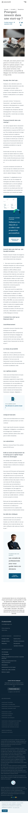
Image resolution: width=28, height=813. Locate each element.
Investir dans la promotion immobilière (10, 725)
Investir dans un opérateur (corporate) (10, 723)
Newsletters (21, 9)
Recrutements (17, 643)
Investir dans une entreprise (8, 717)
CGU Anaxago (5, 652)
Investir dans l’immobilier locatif (9, 708)
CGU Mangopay (5, 654)
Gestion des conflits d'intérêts (8, 669)
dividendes (15, 302)
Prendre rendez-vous (15, 576)
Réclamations (5, 665)
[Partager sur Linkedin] (20, 25)
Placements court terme (7, 732)
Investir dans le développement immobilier (11, 721)
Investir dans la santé (6, 711)
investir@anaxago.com (7, 624)
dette (15, 433)
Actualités (13, 9)
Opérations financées (18, 645)
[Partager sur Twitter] (22, 23)
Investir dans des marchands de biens (10, 726)
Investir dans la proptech (7, 713)
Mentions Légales (6, 672)
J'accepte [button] (5, 810)
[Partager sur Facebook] (19, 23)
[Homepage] (6, 2)
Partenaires (4, 643)
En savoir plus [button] (16, 807)
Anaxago (6, 9)
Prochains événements (19, 641)
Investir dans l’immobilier (7, 702)
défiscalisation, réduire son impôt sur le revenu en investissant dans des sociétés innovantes (13, 280)
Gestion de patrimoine (7, 730)
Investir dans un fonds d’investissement (11, 706)
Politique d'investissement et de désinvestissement (9, 661)
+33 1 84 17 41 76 (17, 691)
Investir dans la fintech (7, 715)
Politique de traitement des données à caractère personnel (13, 657)
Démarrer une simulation (15, 240)
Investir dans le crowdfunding (8, 704)
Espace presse (17, 638)
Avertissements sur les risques (9, 667)
